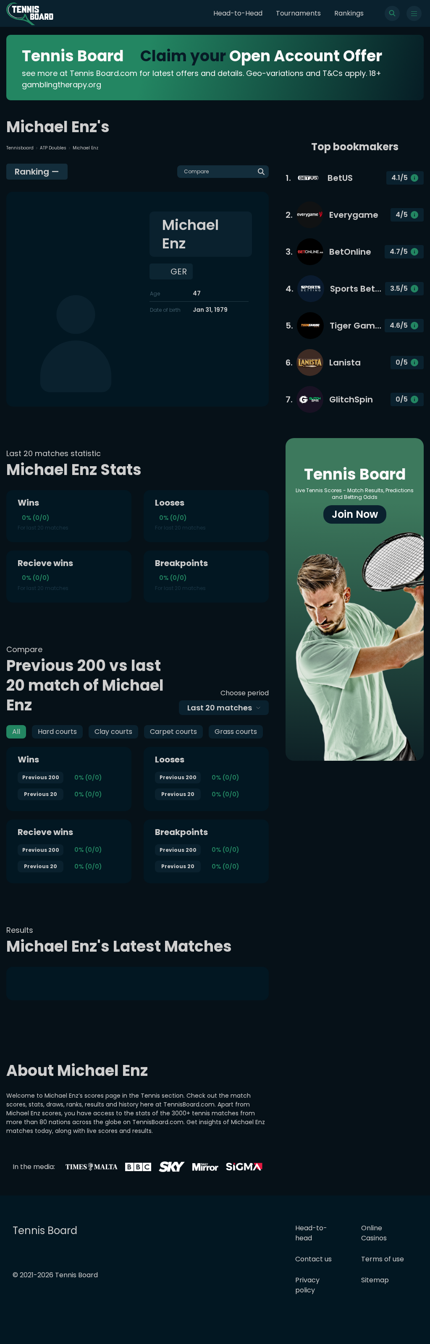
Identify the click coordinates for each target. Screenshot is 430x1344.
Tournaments (298, 13)
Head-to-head (311, 1233)
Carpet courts (173, 731)
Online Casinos (374, 1233)
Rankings (349, 13)
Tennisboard (20, 148)
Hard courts (57, 731)
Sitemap (375, 1280)
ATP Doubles (53, 148)
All (16, 731)
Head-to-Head (237, 13)
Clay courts (113, 731)
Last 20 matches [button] (219, 707)
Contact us (313, 1259)
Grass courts (236, 731)
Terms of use (382, 1259)
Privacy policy (307, 1285)
